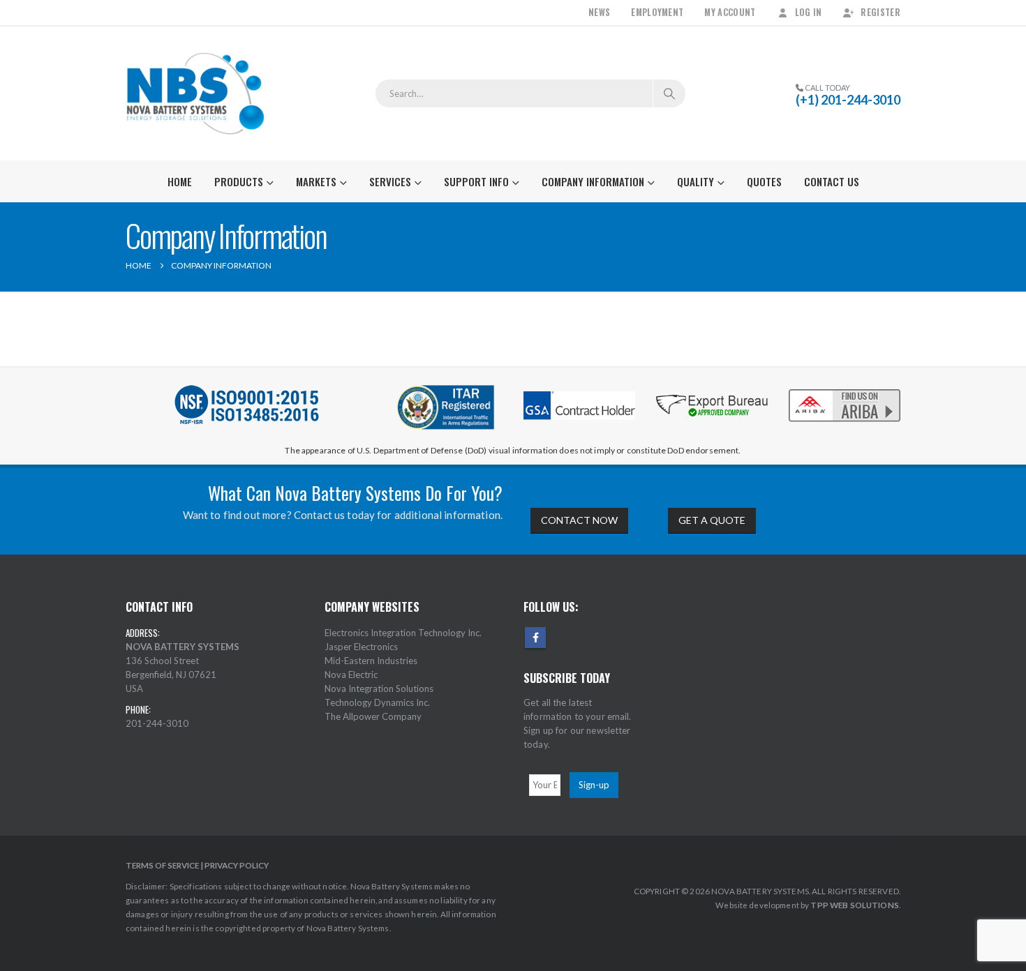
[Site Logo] (195, 93)
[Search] (669, 93)
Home (180, 181)
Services (390, 181)
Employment (657, 12)
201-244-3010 (157, 723)
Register (880, 12)
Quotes (764, 181)
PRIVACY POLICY (237, 865)
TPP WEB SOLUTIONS (854, 905)
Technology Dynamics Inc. (377, 702)
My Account (729, 12)
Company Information (593, 181)
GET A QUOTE (711, 520)
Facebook (535, 637)
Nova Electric (351, 674)
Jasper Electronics (361, 646)
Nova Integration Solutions (379, 688)
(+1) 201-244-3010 (848, 99)
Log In (808, 12)
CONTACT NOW (579, 520)
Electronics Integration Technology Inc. (403, 632)
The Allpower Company (373, 716)
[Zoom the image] (844, 390)
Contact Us (831, 181)
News (599, 12)
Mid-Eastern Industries (371, 660)
